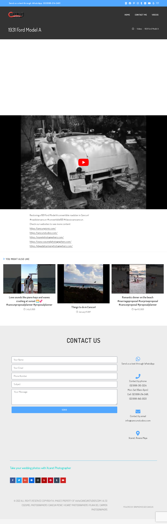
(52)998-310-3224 (137, 385)
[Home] (133, 28)
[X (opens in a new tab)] (126, 3)
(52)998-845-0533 (138, 398)
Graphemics (138, 507)
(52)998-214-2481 (52, 3)
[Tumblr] (57, 480)
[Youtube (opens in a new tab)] (149, 3)
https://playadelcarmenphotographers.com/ (51, 246)
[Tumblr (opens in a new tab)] (141, 3)
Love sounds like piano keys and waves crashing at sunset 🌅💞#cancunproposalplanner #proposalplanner (29, 301)
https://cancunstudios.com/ (44, 232)
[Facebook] (12, 480)
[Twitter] (19, 480)
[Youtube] (63, 480)
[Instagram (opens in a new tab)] (138, 3)
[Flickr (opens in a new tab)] (145, 3)
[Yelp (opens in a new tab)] (153, 3)
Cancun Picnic (55, 505)
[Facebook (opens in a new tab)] (130, 3)
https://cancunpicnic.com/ (43, 228)
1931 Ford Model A (152, 28)
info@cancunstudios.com (138, 420)
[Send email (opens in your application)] (157, 3)
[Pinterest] (50, 480)
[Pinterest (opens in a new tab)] (134, 3)
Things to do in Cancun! (83, 307)
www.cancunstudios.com (88, 500)
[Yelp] (44, 480)
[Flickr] (31, 480)
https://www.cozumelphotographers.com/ (50, 241)
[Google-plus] (25, 480)
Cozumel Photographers (34, 505)
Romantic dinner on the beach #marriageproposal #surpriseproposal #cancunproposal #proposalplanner (137, 301)
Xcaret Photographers (76, 505)
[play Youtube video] (83, 162)
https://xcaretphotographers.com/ (47, 237)
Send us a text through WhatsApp (137, 363)
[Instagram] (38, 480)
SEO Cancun (148, 507)
